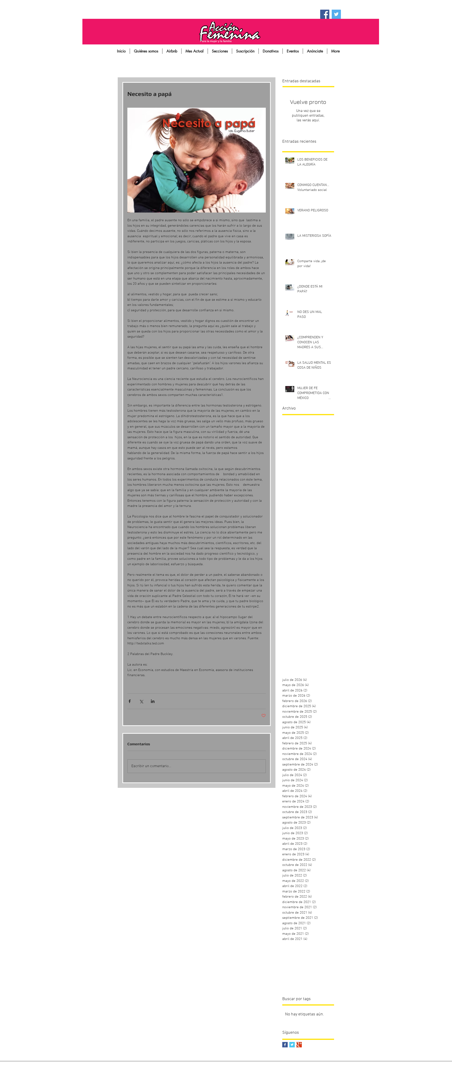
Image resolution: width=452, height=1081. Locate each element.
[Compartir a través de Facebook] (129, 701)
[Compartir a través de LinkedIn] (152, 701)
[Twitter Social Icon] (336, 14)
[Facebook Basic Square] (285, 1044)
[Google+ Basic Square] (299, 1044)
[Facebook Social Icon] (324, 14)
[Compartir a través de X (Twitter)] (141, 701)
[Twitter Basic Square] (292, 1044)
